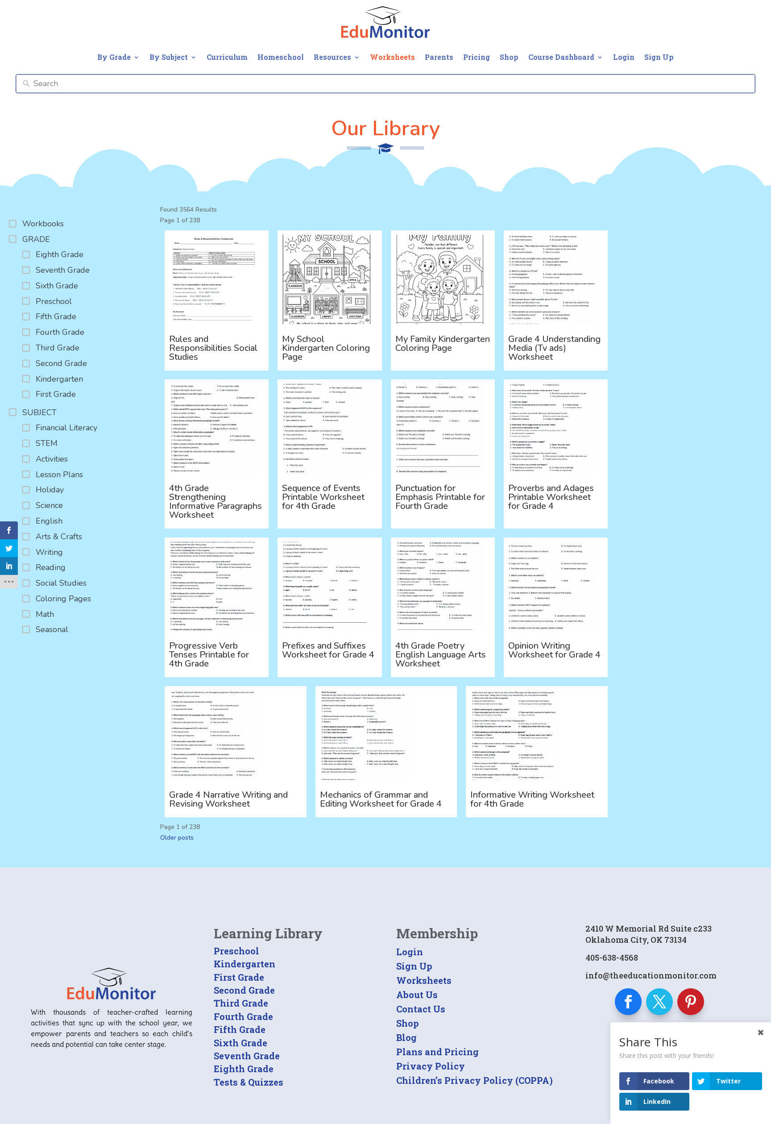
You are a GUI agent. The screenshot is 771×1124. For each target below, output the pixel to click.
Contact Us (420, 1009)
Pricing (476, 57)
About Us (417, 994)
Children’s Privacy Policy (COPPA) (474, 1080)
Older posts (177, 837)
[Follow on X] (659, 1001)
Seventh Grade (247, 1056)
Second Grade (244, 990)
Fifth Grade (239, 1029)
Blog (406, 1037)
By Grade (114, 57)
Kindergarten (244, 964)
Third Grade (241, 1003)
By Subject (168, 57)
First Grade (239, 977)
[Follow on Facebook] (628, 1001)
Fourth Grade (243, 1016)
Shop (509, 57)
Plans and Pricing (437, 1051)
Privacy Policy (430, 1066)
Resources (332, 57)
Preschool (236, 951)
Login (623, 57)
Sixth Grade (240, 1043)
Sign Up (659, 57)
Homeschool (280, 57)
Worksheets (392, 57)
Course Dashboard (561, 57)
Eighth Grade (244, 1068)
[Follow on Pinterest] (690, 1001)
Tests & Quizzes (248, 1082)
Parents (439, 57)
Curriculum (227, 57)
